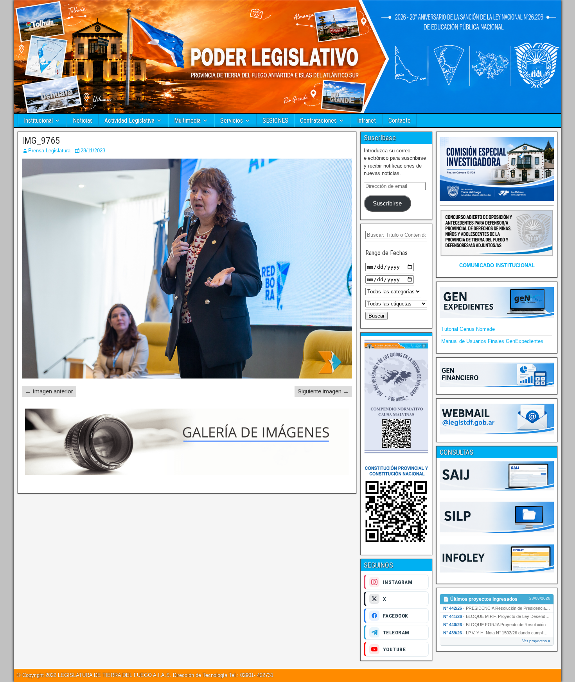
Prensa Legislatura (49, 151)
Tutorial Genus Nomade (468, 329)
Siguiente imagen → (323, 391)
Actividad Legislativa (129, 120)
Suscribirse (387, 203)
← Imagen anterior (49, 391)
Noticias (83, 120)
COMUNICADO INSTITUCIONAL (497, 265)
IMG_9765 (41, 140)
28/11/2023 (93, 151)
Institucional (38, 120)
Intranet (366, 120)
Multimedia (187, 120)
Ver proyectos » (536, 641)
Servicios (231, 120)
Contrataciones (318, 120)
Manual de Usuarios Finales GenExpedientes (492, 341)
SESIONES (275, 120)
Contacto (399, 120)
